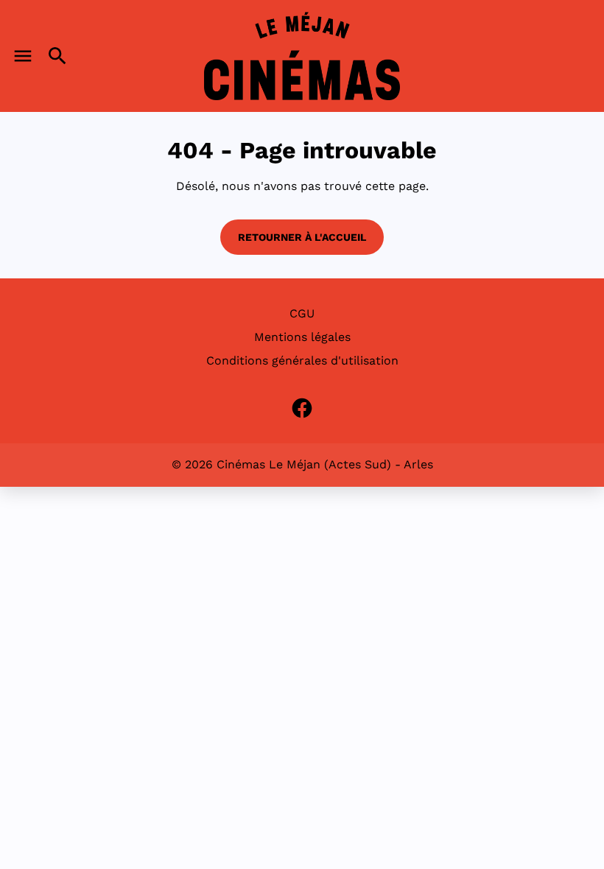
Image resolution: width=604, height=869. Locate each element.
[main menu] (23, 56)
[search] (57, 56)
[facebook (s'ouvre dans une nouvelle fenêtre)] (302, 408)
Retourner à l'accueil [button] (302, 237)
